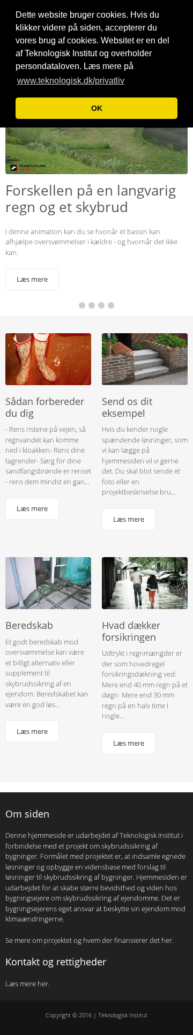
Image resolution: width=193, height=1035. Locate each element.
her (166, 946)
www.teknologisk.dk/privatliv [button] (70, 80)
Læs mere (32, 279)
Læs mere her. (28, 989)
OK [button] (96, 108)
